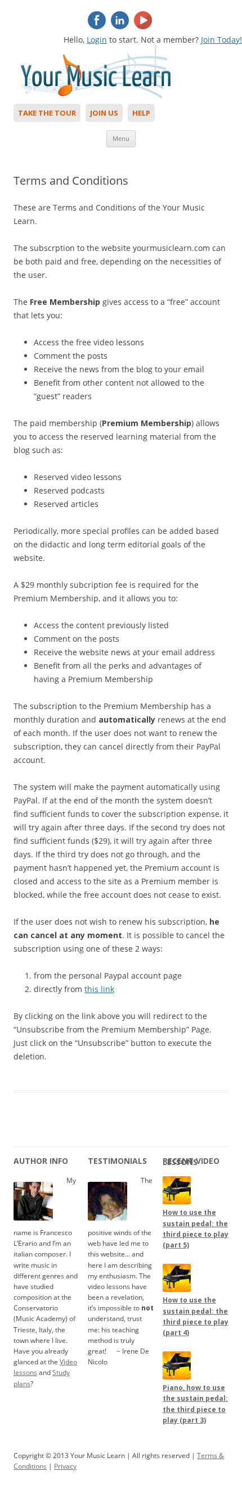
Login (97, 39)
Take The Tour (47, 113)
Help (141, 113)
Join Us (104, 113)
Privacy (65, 1466)
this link (99, 989)
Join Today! (221, 39)
